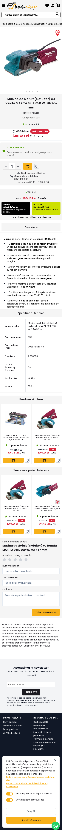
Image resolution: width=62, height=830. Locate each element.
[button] (24, 91)
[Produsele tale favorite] (47, 6)
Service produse (11, 732)
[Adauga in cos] (27, 166)
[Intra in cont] (53, 6)
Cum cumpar (10, 722)
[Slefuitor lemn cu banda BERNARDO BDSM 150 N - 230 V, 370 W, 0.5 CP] (16, 418)
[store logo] (25, 6)
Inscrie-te (31, 692)
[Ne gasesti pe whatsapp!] (55, 826)
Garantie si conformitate (40, 727)
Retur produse (10, 729)
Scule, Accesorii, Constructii (30, 24)
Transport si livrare (12, 725)
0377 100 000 (21, 179)
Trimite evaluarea (45, 612)
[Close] (55, 760)
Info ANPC (38, 749)
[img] (14, 131)
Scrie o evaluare (31, 112)
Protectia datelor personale (42, 734)
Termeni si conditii (43, 738)
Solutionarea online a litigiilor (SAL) (44, 744)
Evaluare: (7, 589)
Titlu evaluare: (10, 577)
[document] (31, 792)
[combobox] (31, 15)
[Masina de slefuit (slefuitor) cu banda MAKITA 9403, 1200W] (47, 418)
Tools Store (7, 24)
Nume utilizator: (10, 566)
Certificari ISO (40, 722)
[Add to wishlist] (36, 166)
